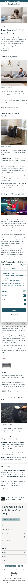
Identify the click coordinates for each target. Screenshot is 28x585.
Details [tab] (14, 268)
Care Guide (5, 533)
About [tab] (22, 268)
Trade (4, 548)
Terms (4, 552)
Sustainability (7, 529)
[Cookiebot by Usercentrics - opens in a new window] (20, 265)
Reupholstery (6, 525)
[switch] (24, 295)
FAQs (3, 545)
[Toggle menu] (26, 4)
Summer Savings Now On (13, 1)
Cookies (4, 560)
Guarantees (6, 541)
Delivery (5, 537)
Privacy (4, 556)
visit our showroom (10, 519)
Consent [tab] (5, 268)
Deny (14, 319)
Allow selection (14, 314)
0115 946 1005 (11, 566)
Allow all (14, 310)
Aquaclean (3, 221)
